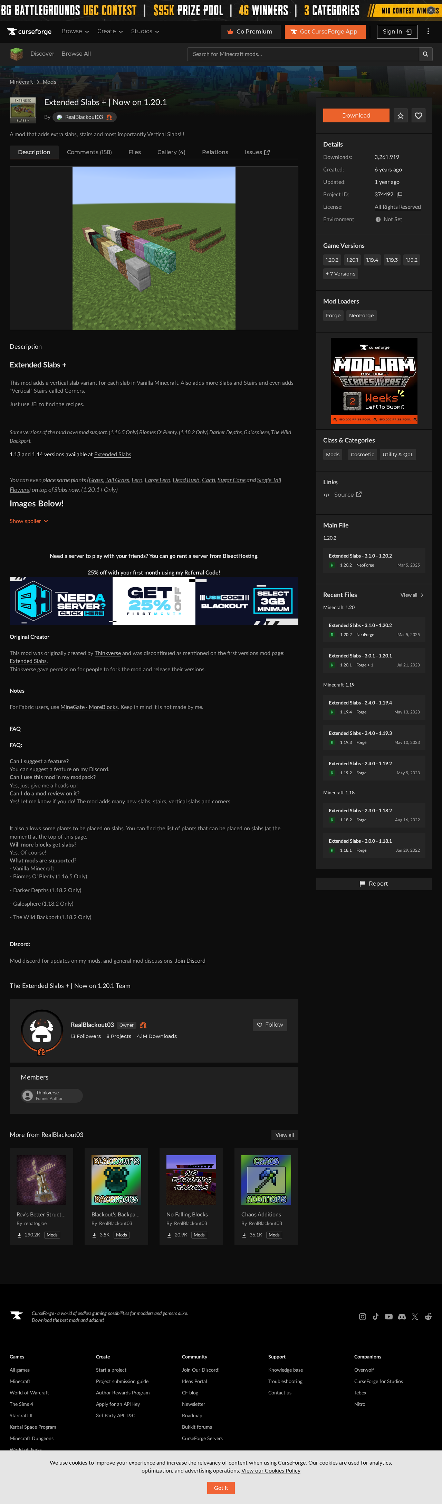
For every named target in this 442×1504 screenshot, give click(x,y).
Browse (71, 31)
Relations (215, 152)
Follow (274, 1024)
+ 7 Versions (340, 274)
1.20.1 (352, 260)
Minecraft (21, 82)
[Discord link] (402, 1317)
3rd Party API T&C (115, 1415)
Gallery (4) (171, 152)
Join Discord (190, 961)
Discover (42, 53)
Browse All (76, 53)
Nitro (359, 1404)
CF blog (190, 1393)
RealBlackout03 (92, 1025)
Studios (141, 31)
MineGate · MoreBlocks (89, 707)
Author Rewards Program (123, 1393)
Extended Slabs (112, 454)
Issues (253, 152)
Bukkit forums (197, 1427)
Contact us (279, 1393)
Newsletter (193, 1404)
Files (134, 152)
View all (409, 595)
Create (106, 31)
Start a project (111, 1370)
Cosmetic (362, 454)
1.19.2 (411, 260)
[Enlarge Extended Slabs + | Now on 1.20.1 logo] (23, 110)
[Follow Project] (418, 115)
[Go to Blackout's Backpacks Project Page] (116, 1196)
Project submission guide (122, 1381)
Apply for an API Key (118, 1404)
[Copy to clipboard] (399, 194)
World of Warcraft (29, 1393)
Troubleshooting (285, 1381)
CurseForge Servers (202, 1438)
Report (378, 883)
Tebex (360, 1393)
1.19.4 (372, 260)
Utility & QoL (398, 454)
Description (34, 152)
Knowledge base (285, 1370)
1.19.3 (392, 260)
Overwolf (364, 1370)
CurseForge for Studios (378, 1381)
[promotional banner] (221, 10)
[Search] (426, 54)
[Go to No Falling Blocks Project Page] (191, 1196)
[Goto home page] (30, 31)
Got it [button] (221, 1488)
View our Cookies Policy (270, 1471)
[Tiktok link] (376, 1317)
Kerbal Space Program (33, 1427)
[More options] (428, 32)
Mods (49, 82)
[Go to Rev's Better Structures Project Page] (41, 1196)
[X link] (415, 1317)
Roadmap (192, 1415)
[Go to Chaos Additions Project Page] (266, 1196)
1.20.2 (332, 260)
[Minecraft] (16, 54)
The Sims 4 (21, 1404)
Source (344, 495)
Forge (333, 315)
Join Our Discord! (201, 1370)
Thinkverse (108, 653)
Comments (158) (89, 152)
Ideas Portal (194, 1381)
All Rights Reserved (398, 207)
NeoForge (361, 315)
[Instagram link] (362, 1317)
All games (20, 1370)
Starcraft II (21, 1415)
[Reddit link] (428, 1317)
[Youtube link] (389, 1317)
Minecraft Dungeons (32, 1438)
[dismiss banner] (431, 10)
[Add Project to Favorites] (400, 115)
